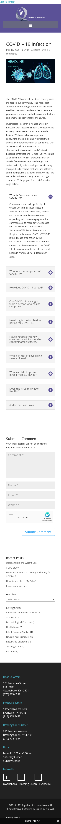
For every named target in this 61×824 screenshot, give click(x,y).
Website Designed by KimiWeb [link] (39, 808)
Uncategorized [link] (13, 646)
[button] (30, 25)
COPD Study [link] (12, 567)
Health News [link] (39, 49)
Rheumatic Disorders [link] (16, 641)
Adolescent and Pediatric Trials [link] (21, 612)
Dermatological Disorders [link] (19, 622)
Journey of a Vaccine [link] (16, 586)
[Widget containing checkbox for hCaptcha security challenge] (29, 517)
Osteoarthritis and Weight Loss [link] (22, 562)
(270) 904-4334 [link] (11, 738)
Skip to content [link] (7, 1)
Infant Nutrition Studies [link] (18, 631)
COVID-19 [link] (27, 49)
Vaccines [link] (10, 651)
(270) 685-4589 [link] (11, 694)
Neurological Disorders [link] (17, 636)
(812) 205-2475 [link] (11, 716)
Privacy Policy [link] (13, 817)
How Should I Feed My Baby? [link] (21, 581)
